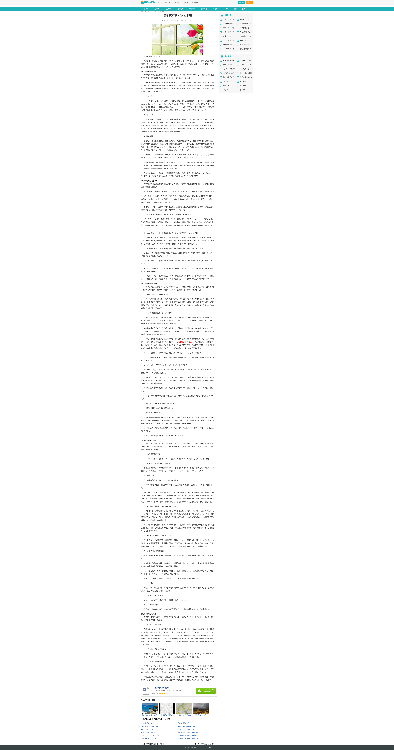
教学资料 (176, 2)
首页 (159, 2)
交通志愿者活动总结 (148, 723)
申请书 (225, 90)
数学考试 (158, 9)
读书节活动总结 (184, 723)
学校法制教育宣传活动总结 (188, 735)
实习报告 (243, 85)
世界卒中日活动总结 (148, 738)
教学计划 (192, 9)
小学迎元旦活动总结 (207, 744)
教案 (243, 9)
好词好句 (185, 2)
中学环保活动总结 (148, 729)
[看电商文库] (148, 2)
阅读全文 (183, 20)
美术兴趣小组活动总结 (186, 726)
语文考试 (146, 9)
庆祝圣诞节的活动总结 (149, 726)
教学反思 (204, 9)
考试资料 (226, 81)
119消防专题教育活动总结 (155, 744)
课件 (235, 9)
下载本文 (190, 20)
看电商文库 (193, 747)
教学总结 (181, 9)
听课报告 (215, 9)
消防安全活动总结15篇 (186, 729)
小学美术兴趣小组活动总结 (188, 738)
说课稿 (226, 9)
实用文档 (195, 2)
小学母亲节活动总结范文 (150, 735)
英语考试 (169, 9)
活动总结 (164, 11)
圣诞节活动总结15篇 (148, 732)
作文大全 (167, 2)
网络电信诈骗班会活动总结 (188, 732)
